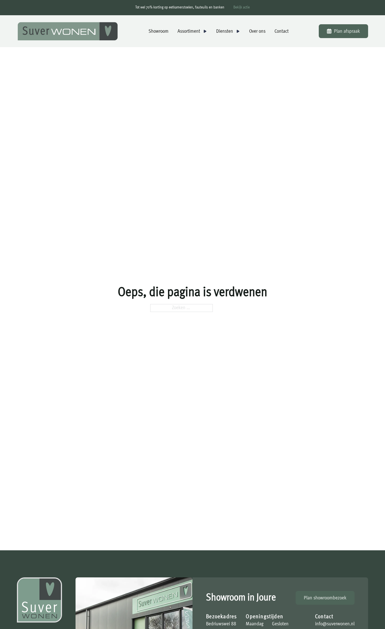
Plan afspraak (347, 31)
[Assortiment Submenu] (205, 31)
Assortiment (189, 31)
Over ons (257, 31)
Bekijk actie (241, 7)
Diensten (224, 31)
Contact (282, 31)
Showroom (159, 31)
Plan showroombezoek (325, 598)
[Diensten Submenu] (238, 31)
